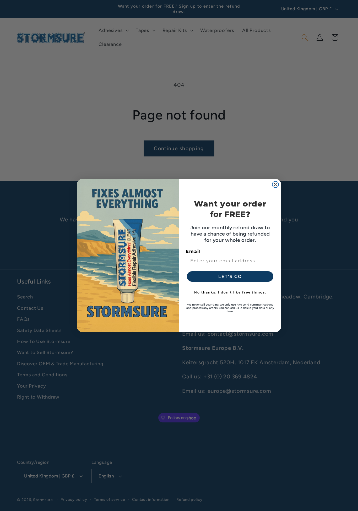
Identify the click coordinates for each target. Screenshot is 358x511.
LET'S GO (230, 276)
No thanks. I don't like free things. (230, 292)
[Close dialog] (275, 184)
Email (193, 251)
